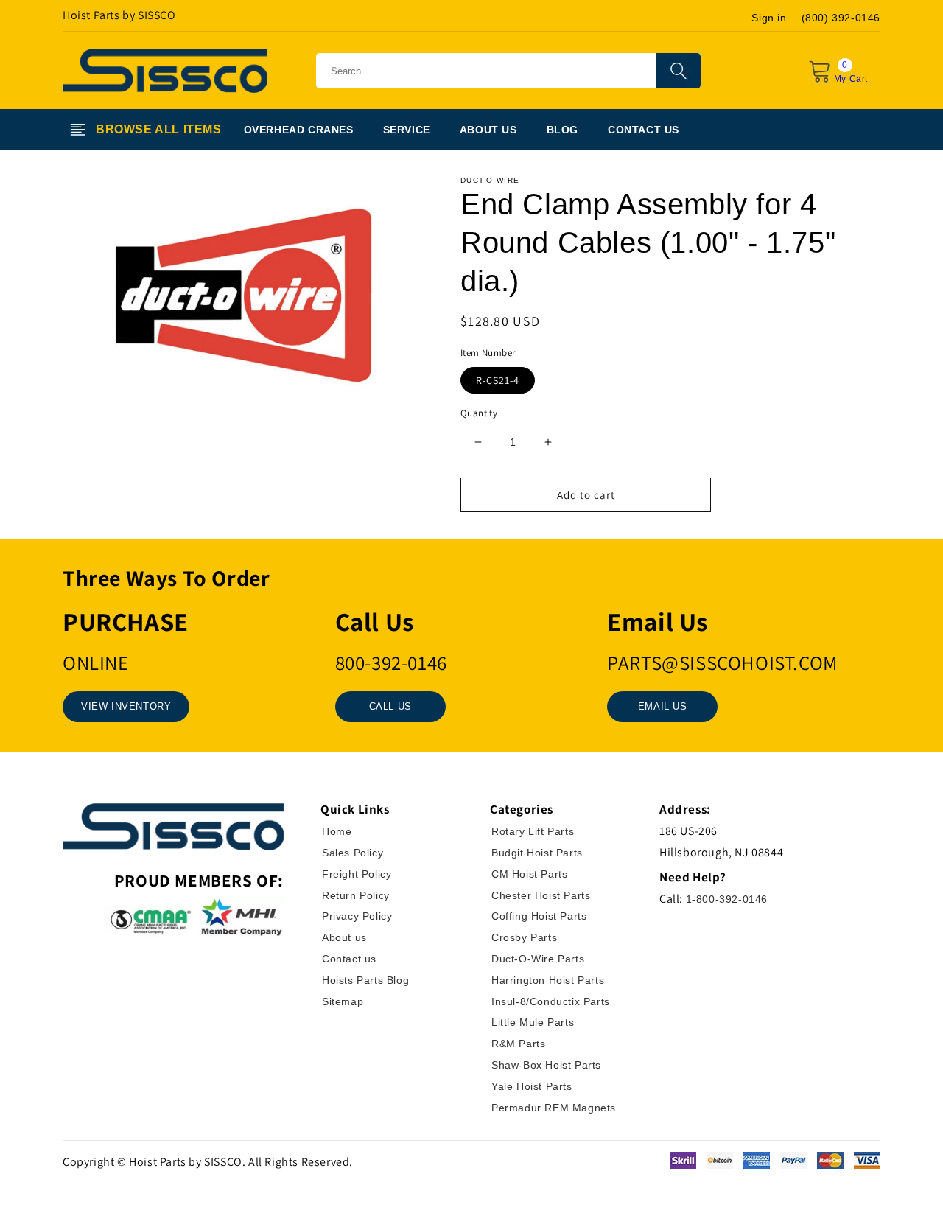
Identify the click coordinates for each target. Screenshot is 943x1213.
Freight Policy (356, 874)
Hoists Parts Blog (365, 980)
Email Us (662, 706)
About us (344, 937)
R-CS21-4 (497, 380)
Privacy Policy (357, 916)
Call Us (390, 706)
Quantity (478, 413)
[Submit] (678, 70)
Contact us (349, 959)
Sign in (768, 18)
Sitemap (342, 1001)
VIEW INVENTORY (126, 706)
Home (336, 831)
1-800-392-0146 (727, 899)
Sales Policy (352, 853)
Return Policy (356, 895)
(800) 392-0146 (841, 18)
